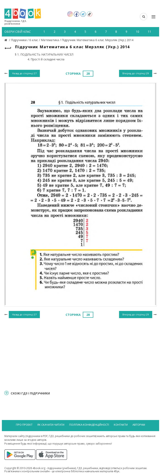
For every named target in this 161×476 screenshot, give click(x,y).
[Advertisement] (80, 353)
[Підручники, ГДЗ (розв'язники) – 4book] (6, 40)
